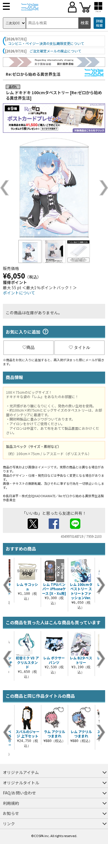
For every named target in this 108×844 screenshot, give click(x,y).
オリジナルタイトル (21, 783)
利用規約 (11, 803)
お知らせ (11, 813)
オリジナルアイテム (21, 772)
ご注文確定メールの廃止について (55, 51)
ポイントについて (19, 293)
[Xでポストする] (33, 527)
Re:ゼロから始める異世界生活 (33, 74)
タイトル (82, 347)
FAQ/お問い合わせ (19, 793)
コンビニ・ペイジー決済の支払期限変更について (46, 43)
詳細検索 (99, 23)
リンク (9, 823)
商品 (30, 347)
